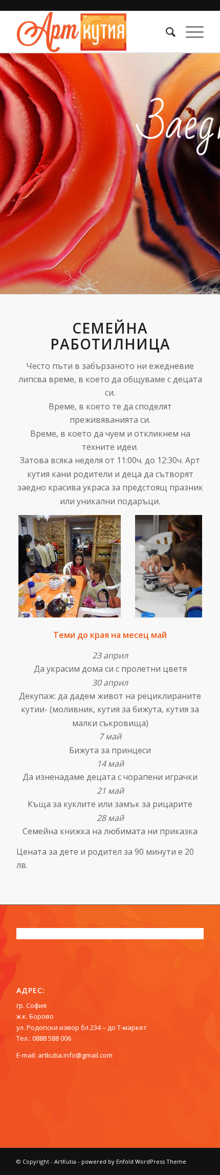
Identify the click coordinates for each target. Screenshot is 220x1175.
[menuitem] (165, 31)
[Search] (165, 31)
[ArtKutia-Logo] (91, 31)
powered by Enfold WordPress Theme (133, 1161)
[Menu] (189, 31)
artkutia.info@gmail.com (75, 1055)
